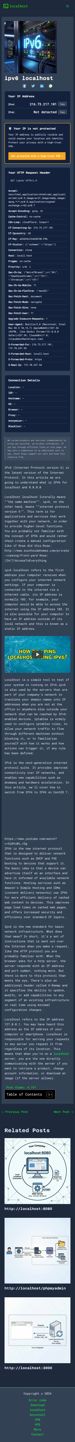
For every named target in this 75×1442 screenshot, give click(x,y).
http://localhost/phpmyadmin (35, 1288)
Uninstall (37, 1415)
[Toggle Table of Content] (48, 1094)
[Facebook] (24, 86)
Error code (37, 1400)
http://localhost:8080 (28, 1209)
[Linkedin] (42, 86)
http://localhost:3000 (28, 1368)
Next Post (63, 1112)
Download (37, 1405)
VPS (37, 1424)
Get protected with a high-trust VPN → (37, 156)
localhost (61, 1054)
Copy (62, 104)
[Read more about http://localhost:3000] (37, 1330)
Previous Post (15, 1112)
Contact (37, 1434)
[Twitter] (33, 86)
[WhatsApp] (50, 86)
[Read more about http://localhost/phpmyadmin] (37, 1250)
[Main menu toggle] (68, 6)
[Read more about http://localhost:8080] (37, 1171)
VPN (37, 1420)
